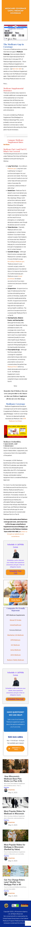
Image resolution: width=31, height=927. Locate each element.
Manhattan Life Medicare (15, 635)
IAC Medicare (15, 645)
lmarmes (11, 790)
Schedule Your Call (15, 572)
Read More (6, 787)
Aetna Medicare (15, 650)
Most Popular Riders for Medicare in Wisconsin (14, 812)
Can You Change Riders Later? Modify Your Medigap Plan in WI (14, 882)
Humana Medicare (15, 630)
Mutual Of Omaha (15, 620)
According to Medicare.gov (16, 261)
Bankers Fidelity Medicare (15, 660)
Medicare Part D (12, 366)
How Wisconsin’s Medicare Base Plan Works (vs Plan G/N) (13, 778)
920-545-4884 (17, 69)
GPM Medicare (16, 640)
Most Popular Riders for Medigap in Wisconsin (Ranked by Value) (14, 847)
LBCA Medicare (16, 655)
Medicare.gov (12, 168)
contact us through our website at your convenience (17, 534)
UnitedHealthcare (15, 625)
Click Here (15, 600)
